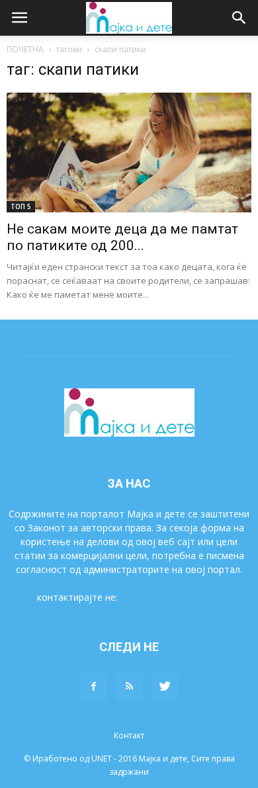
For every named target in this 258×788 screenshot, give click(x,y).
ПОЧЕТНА (25, 49)
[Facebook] (93, 687)
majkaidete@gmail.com (170, 597)
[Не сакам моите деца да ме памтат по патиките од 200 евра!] (129, 152)
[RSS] (129, 687)
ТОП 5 (21, 206)
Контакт (129, 735)
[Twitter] (164, 687)
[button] (239, 18)
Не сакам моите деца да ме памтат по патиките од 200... (122, 237)
